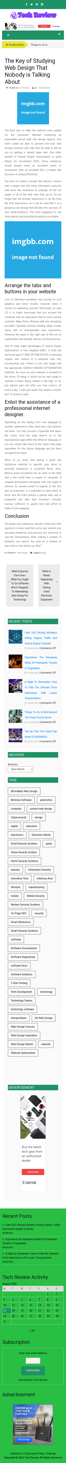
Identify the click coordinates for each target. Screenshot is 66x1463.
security (39, 913)
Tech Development (21, 991)
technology (46, 991)
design (43, 553)
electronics (17, 834)
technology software (22, 1009)
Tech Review (40, 1379)
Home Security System (24, 852)
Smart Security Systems (24, 930)
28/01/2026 (32, 741)
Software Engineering (23, 956)
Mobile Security (36, 895)
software (16, 939)
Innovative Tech (19, 878)
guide (49, 843)
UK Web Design (43, 1018)
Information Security (39, 869)
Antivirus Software (21, 800)
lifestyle (15, 887)
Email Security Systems (24, 843)
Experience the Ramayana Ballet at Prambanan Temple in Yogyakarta (41, 663)
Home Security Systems (24, 861)
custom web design (41, 808)
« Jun (32, 1330)
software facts (19, 965)
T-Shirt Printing (19, 983)
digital (14, 826)
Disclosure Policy (34, 1453)
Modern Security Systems (25, 904)
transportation (18, 1018)
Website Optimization (23, 1052)
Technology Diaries (21, 1000)
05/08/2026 (32, 648)
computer (16, 808)
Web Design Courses (23, 1026)
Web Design (22, 553)
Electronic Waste (41, 834)
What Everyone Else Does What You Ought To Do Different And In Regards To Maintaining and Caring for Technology (20, 585)
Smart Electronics (21, 922)
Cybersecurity (18, 817)
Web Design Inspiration (24, 1035)
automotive (46, 800)
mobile (15, 895)
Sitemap (51, 1453)
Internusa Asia (45, 878)
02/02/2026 (32, 722)
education (31, 826)
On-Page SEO (18, 913)
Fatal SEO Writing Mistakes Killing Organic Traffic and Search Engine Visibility (41, 638)
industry (15, 869)
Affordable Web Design (24, 791)
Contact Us (16, 1453)
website (45, 1044)
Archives (13, 764)
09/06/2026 (32, 673)
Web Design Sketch (22, 1044)
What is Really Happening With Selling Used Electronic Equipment (47, 585)
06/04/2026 (32, 703)
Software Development (24, 948)
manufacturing (36, 887)
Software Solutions (21, 974)
